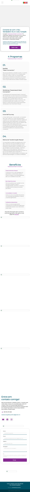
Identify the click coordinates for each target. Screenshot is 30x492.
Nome (4, 431)
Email (4, 436)
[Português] (24, 2)
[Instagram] (11, 419)
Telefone (4, 441)
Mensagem (5, 446)
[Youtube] (3, 419)
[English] (26, 2)
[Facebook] (7, 419)
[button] (2, 2)
